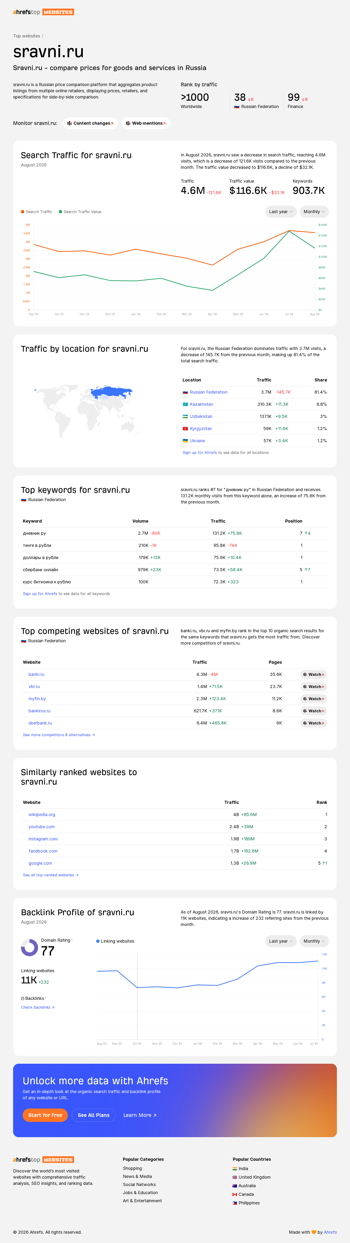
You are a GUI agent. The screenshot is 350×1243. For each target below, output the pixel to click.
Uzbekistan (201, 416)
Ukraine (197, 440)
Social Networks (139, 1184)
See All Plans (94, 1115)
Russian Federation (208, 392)
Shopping (132, 1168)
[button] (72, 940)
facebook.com (43, 850)
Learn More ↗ (140, 1115)
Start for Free (45, 1115)
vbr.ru (34, 686)
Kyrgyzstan (201, 428)
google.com (40, 863)
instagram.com (43, 838)
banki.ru (36, 674)
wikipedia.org (42, 814)
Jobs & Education (140, 1192)
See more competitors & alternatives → (59, 734)
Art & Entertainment (142, 1200)
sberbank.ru (40, 722)
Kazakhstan (201, 404)
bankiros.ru (39, 710)
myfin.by (37, 698)
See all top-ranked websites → (51, 875)
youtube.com (42, 826)
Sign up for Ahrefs (200, 452)
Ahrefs (330, 1232)
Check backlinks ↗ (38, 1007)
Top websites (26, 35)
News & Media (137, 1176)
